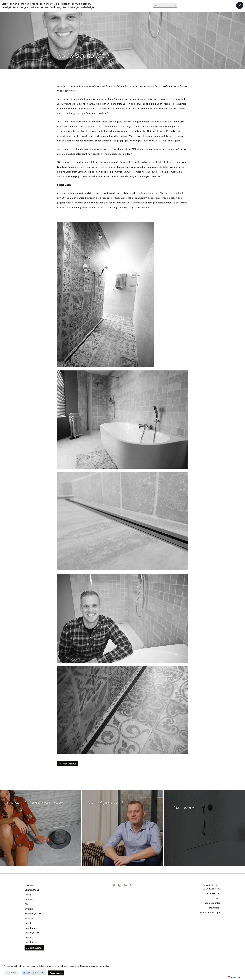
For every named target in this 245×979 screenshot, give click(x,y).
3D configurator (34, 947)
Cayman (29, 884)
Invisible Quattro (33, 913)
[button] (236, 977)
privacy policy (102, 966)
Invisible (29, 908)
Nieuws (216, 898)
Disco (27, 904)
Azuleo (99, 207)
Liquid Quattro (32, 932)
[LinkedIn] (125, 884)
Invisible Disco (32, 918)
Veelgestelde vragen (209, 912)
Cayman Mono (32, 889)
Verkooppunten (212, 902)
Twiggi (28, 894)
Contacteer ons (212, 893)
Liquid (28, 923)
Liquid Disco (31, 937)
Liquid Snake (31, 942)
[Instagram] (120, 884)
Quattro (28, 899)
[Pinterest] (131, 884)
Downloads (214, 907)
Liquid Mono (31, 927)
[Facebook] (114, 884)
